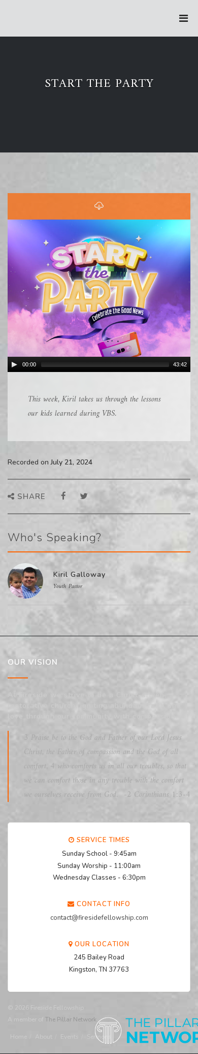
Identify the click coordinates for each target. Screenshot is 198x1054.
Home (18, 1037)
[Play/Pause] (14, 364)
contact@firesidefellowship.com (99, 917)
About (43, 1037)
